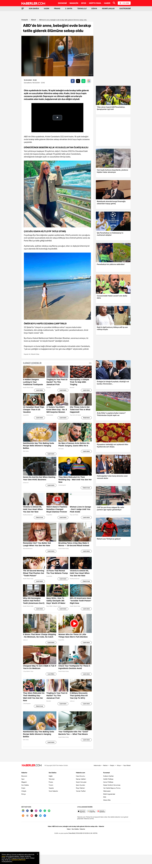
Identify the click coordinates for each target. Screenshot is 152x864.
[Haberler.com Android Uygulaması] (91, 811)
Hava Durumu (80, 776)
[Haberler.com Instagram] (36, 811)
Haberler (24, 772)
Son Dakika (25, 785)
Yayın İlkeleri (127, 765)
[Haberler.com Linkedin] (40, 811)
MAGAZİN (74, 3)
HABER (107, 3)
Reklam (105, 765)
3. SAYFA (68, 8)
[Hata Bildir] (72, 833)
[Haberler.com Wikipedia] (27, 816)
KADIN (46, 8)
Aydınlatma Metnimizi (18, 860)
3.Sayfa (23, 791)
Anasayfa (24, 20)
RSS (104, 797)
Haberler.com (80, 772)
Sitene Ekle (107, 800)
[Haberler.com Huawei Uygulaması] (101, 811)
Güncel (33, 20)
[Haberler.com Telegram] (40, 816)
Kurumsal (106, 772)
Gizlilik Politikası (108, 779)
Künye (119, 765)
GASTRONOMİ (125, 8)
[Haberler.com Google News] (23, 811)
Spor (23, 779)
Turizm (51, 785)
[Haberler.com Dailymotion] (44, 816)
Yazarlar (51, 788)
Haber (69, 829)
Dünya (23, 794)
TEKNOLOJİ (81, 8)
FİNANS (57, 8)
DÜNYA (94, 8)
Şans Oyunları (80, 785)
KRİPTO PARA (95, 3)
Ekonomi (24, 776)
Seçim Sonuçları (81, 782)
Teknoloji (51, 779)
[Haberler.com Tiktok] (36, 816)
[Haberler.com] (31, 765)
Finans (51, 782)
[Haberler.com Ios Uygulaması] (81, 811)
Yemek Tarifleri (81, 791)
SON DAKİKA (34, 8)
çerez (3, 856)
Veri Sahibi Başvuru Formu (111, 788)
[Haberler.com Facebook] (27, 811)
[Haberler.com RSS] (23, 816)
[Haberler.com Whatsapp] (44, 811)
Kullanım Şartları (108, 776)
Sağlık (51, 776)
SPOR (83, 3)
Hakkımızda (97, 765)
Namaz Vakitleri (81, 779)
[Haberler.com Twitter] (31, 811)
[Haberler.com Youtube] (31, 816)
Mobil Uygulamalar (109, 794)
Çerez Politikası (108, 782)
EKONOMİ (62, 3)
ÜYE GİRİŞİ (125, 3)
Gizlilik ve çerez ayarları (61, 833)
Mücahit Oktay (35, 354)
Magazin (24, 782)
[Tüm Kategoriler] (22, 8)
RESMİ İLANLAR (108, 8)
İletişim (112, 765)
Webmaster (107, 791)
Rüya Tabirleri (80, 788)
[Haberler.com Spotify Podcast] (49, 811)
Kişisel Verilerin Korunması (111, 785)
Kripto (23, 788)
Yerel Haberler (53, 791)
